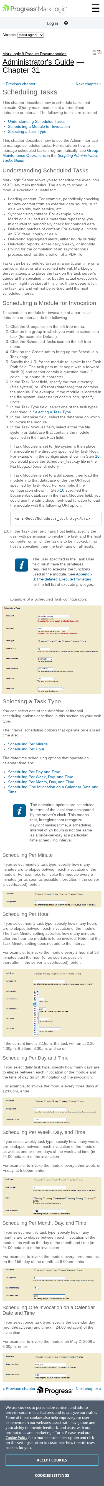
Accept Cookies (52, 1460)
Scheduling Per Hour (26, 749)
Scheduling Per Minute (28, 744)
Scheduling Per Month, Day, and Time (41, 782)
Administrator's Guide (38, 59)
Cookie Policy (16, 1437)
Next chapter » (89, 84)
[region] (52, 1443)
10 (97, 456)
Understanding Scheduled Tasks (36, 121)
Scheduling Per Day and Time (34, 772)
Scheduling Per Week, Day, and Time (40, 777)
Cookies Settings (52, 1475)
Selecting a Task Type (27, 131)
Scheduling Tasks (29, 92)
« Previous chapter (18, 84)
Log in (52, 23)
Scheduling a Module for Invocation (39, 126)
